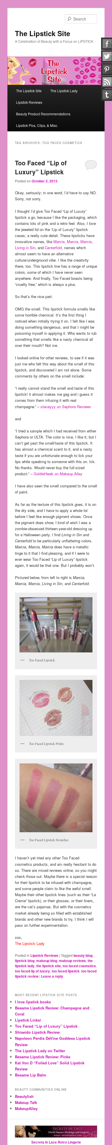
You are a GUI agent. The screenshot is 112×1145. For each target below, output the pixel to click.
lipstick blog (24, 960)
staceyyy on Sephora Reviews (65, 406)
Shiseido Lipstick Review (37, 1032)
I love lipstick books (33, 1002)
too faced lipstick (66, 971)
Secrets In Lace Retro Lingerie (56, 1142)
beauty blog (83, 955)
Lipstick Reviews (29, 102)
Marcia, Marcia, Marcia (72, 241)
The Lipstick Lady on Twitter (40, 1050)
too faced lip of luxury (32, 971)
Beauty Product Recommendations (43, 113)
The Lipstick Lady (64, 90)
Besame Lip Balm (30, 1075)
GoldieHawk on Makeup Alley (58, 473)
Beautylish (24, 1096)
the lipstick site (48, 965)
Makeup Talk (26, 1102)
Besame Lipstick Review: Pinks (42, 1056)
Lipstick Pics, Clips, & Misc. (37, 125)
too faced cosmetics (79, 965)
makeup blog (46, 960)
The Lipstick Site (42, 33)
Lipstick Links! (28, 1020)
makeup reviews (72, 960)
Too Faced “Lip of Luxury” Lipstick (41, 167)
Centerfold (53, 247)
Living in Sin (25, 247)
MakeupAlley (26, 1108)
